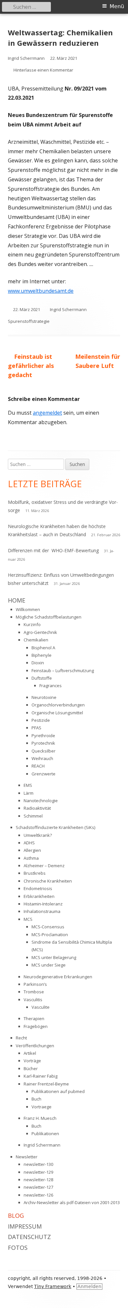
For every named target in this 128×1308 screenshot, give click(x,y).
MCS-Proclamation (50, 934)
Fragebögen (36, 1026)
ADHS (29, 843)
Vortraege (42, 1107)
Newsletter (26, 1157)
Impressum (25, 1226)
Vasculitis (33, 999)
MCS (28, 919)
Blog (16, 1215)
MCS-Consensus (48, 927)
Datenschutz (29, 1237)
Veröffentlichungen (35, 1046)
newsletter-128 (38, 1180)
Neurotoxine (44, 697)
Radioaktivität (37, 808)
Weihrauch (42, 758)
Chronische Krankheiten (48, 881)
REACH (38, 766)
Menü (117, 6)
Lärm (28, 793)
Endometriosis (38, 888)
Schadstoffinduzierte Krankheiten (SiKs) (55, 827)
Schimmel (33, 816)
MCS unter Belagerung (54, 957)
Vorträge (32, 1061)
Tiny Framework (52, 1286)
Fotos (18, 1247)
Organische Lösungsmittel (57, 713)
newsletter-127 (38, 1187)
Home (16, 600)
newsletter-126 (38, 1195)
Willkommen (28, 609)
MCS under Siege (49, 965)
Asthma (31, 858)
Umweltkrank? (38, 835)
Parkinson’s (35, 984)
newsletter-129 (38, 1172)
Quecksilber (43, 751)
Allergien (32, 850)
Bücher (31, 1068)
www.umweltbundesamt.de (41, 290)
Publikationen (45, 1133)
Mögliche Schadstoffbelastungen (48, 617)
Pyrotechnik (43, 743)
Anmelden (89, 1286)
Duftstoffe (42, 678)
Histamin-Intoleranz (43, 904)
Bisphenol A (43, 648)
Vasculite (41, 1007)
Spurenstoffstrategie (29, 321)
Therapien (34, 1018)
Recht (21, 1038)
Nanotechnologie (41, 800)
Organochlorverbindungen (58, 705)
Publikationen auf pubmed (58, 1091)
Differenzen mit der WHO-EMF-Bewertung (53, 550)
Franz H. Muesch (40, 1118)
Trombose (34, 992)
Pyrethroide (43, 735)
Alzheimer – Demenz (44, 866)
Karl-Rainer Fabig (40, 1076)
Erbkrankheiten (39, 896)
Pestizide (41, 720)
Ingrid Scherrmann (26, 58)
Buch (36, 1099)
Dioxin (38, 663)
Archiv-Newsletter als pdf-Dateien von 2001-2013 (72, 1202)
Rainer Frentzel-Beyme (46, 1084)
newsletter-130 (38, 1164)
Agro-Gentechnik (40, 632)
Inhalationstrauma (42, 911)
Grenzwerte (43, 774)
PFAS (36, 728)
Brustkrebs (35, 873)
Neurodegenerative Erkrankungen (58, 977)
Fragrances (50, 685)
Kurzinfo (32, 624)
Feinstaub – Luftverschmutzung (63, 670)
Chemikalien (36, 640)
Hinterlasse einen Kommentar (43, 70)
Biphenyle (42, 655)
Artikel (30, 1053)
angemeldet (47, 412)
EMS (28, 785)
